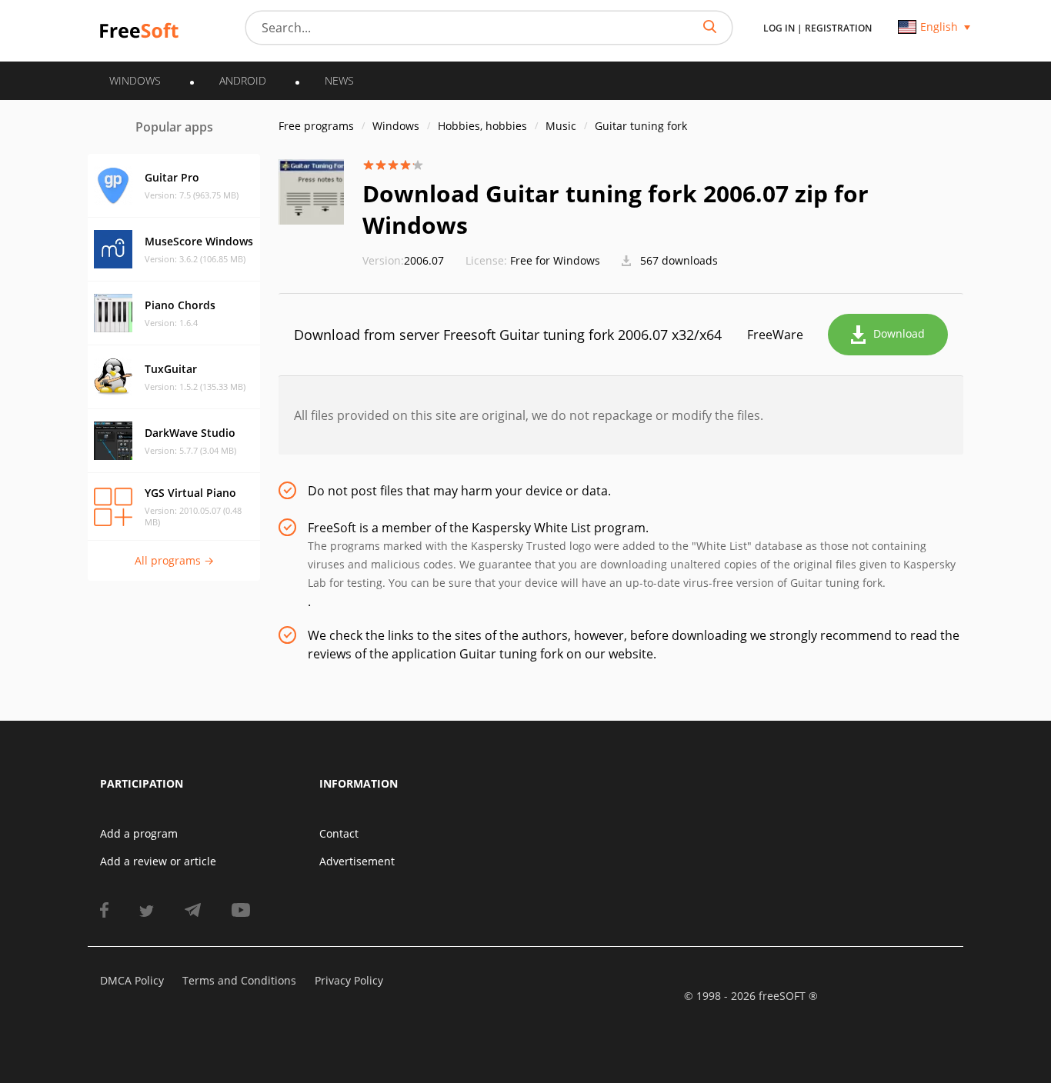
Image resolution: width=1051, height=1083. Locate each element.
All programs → (174, 560)
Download (899, 333)
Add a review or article (158, 861)
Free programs (316, 125)
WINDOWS (135, 80)
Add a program (139, 833)
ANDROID (242, 80)
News (339, 80)
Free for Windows (555, 260)
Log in (779, 28)
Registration (838, 28)
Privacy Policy (349, 980)
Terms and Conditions (239, 980)
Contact (339, 833)
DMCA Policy (132, 980)
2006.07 (403, 260)
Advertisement (357, 861)
